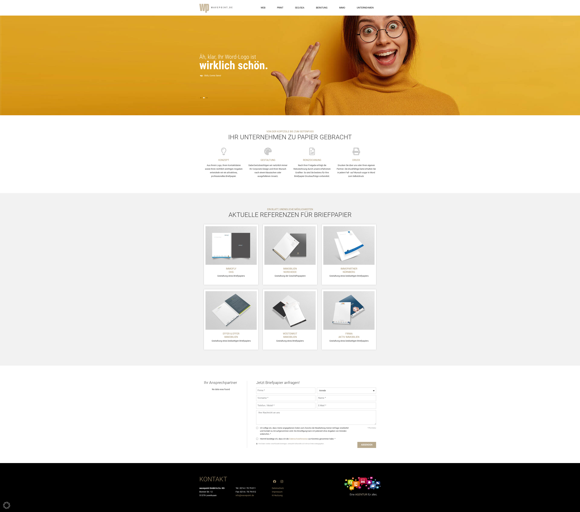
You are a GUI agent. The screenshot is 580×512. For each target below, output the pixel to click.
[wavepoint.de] (215, 8)
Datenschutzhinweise (298, 439)
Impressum (277, 492)
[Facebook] (274, 481)
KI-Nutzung (277, 495)
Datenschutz (278, 488)
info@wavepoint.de (245, 495)
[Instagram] (282, 481)
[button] (200, 97)
